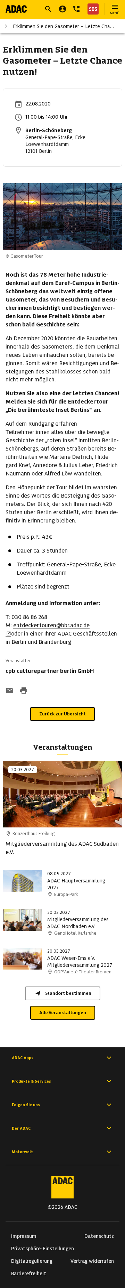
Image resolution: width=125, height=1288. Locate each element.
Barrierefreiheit (28, 1273)
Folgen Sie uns (26, 1104)
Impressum (23, 1236)
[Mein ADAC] (62, 9)
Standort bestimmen (68, 993)
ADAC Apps (22, 1057)
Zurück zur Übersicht (62, 714)
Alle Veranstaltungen (62, 1013)
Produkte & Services (31, 1081)
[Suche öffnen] (48, 9)
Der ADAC (21, 1128)
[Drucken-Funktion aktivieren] (23, 691)
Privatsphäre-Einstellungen (42, 1248)
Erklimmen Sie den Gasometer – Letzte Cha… (63, 26)
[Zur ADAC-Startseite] (16, 9)
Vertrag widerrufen (92, 1261)
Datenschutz (99, 1236)
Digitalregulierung (31, 1261)
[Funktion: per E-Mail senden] (10, 691)
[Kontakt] (76, 9)
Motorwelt (22, 1151)
